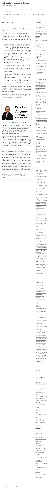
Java (37, 303)
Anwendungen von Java (41, 392)
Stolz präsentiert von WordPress (13, 486)
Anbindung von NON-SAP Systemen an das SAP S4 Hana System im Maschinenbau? (41, 71)
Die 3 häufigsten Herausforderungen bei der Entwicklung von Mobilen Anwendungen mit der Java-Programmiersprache (41, 158)
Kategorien (38, 382)
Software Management (18, 9)
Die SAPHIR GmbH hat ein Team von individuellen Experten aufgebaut (41, 40)
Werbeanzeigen (39, 477)
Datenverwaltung (39, 398)
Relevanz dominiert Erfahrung (41, 185)
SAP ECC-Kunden (38, 445)
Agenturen (42, 389)
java (37, 410)
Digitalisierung (40, 400)
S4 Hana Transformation (41, 439)
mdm (42, 428)
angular (11, 97)
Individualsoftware (26, 94)
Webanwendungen (41, 474)
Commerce (38, 394)
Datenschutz (38, 370)
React (3, 136)
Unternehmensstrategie (39, 9)
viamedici (38, 472)
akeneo (37, 391)
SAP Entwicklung (44, 445)
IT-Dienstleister (38, 209)
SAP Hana (3, 17)
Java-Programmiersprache (41, 413)
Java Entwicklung (40, 418)
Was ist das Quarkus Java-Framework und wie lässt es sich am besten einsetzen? (41, 87)
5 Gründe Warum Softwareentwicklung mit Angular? (16, 29)
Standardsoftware (41, 463)
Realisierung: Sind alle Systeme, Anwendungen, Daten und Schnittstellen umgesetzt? (41, 229)
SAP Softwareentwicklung (41, 448)
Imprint (37, 368)
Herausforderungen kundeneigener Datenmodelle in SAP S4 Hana (41, 92)
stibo (37, 465)
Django (45, 400)
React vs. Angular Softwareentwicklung (14, 122)
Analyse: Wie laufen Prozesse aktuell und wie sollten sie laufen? (41, 225)
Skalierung (38, 454)
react (20, 175)
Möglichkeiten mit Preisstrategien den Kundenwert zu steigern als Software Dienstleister (41, 81)
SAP (37, 441)
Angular (20, 94)
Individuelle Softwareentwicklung (15, 3)
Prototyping (28, 9)
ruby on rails (41, 437)
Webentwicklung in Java (40, 208)
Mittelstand (38, 430)
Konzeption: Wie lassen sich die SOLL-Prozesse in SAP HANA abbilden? (41, 220)
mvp (43, 430)
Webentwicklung (39, 271)
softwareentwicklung (18, 97)
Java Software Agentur (40, 424)
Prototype (38, 435)
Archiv (37, 376)
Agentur (37, 389)
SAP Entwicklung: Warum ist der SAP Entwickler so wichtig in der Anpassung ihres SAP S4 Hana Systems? (23, 14)
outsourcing (38, 431)
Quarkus (42, 435)
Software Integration (39, 273)
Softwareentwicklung (6, 9)
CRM (42, 394)
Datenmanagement (41, 396)
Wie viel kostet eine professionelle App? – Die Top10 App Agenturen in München (41, 50)
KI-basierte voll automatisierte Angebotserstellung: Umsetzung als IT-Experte (41, 27)
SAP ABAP (40, 441)
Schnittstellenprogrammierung (41, 451)
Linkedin (38, 428)
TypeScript (38, 306)
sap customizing (39, 443)
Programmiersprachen (6, 11)
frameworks (38, 402)
